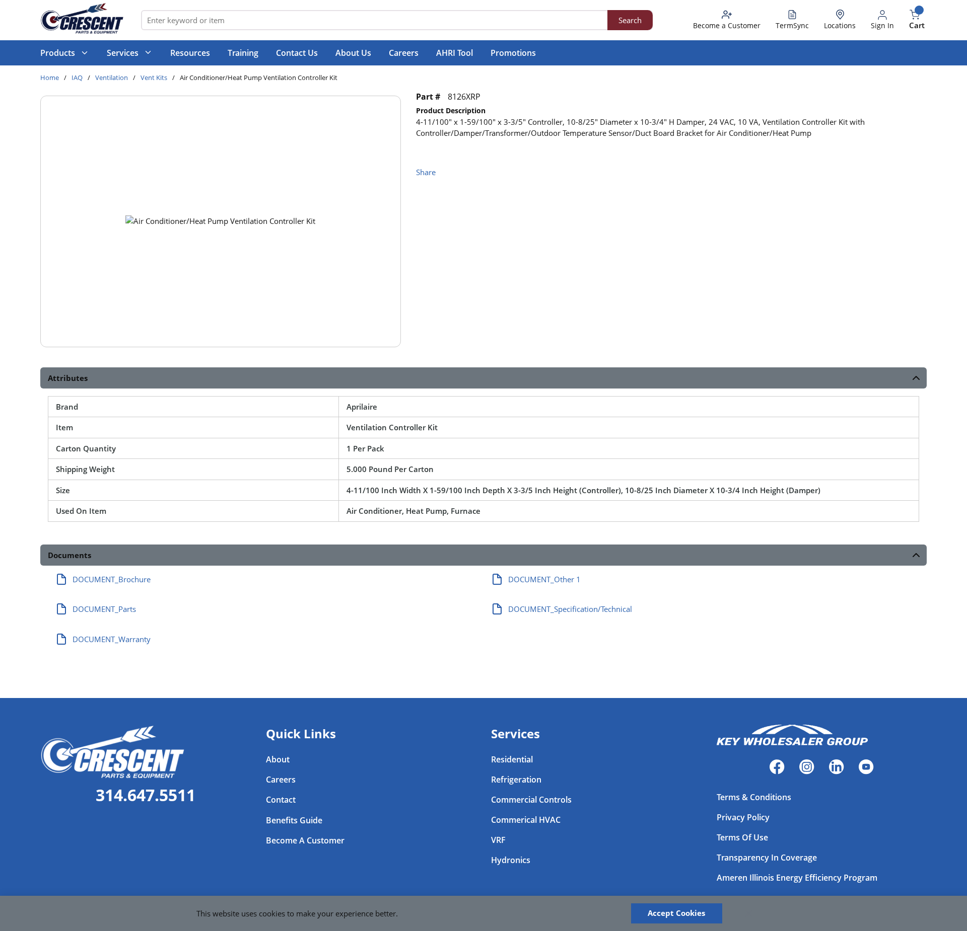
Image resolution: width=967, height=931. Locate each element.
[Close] (749, 913)
